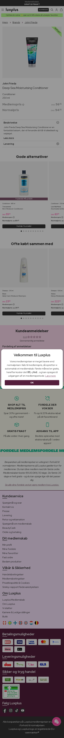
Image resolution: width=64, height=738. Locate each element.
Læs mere (50, 375)
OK (32, 382)
